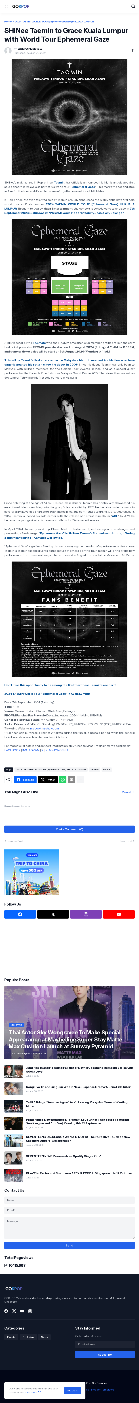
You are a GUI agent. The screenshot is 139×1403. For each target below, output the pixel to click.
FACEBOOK (12, 750)
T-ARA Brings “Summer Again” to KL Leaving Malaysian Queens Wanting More (77, 1104)
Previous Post (15, 841)
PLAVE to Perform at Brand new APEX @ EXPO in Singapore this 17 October (79, 1173)
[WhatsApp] (62, 779)
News (44, 1337)
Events (11, 1337)
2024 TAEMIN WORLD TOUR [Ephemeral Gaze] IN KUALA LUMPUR (54, 21)
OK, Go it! (72, 1390)
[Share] (131, 50)
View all (126, 792)
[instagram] (86, 914)
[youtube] (119, 914)
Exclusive (28, 1337)
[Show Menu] (5, 6)
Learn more (30, 1392)
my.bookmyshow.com (44, 728)
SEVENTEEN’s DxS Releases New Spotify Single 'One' (63, 1156)
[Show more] (80, 779)
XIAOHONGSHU (57, 750)
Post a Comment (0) (69, 829)
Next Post (126, 841)
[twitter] (53, 914)
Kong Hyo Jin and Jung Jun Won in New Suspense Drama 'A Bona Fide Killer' (78, 1087)
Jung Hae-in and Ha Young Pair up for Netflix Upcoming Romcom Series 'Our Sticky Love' (79, 1069)
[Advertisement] (31, 947)
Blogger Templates (102, 1389)
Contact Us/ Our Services (92, 1383)
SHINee (94, 769)
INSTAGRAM (30, 750)
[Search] (133, 6)
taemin (106, 769)
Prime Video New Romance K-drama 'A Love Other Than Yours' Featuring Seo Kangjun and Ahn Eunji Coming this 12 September (77, 1121)
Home (8, 21)
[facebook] (20, 914)
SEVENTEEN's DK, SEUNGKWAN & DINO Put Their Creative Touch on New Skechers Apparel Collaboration (78, 1138)
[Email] (71, 779)
